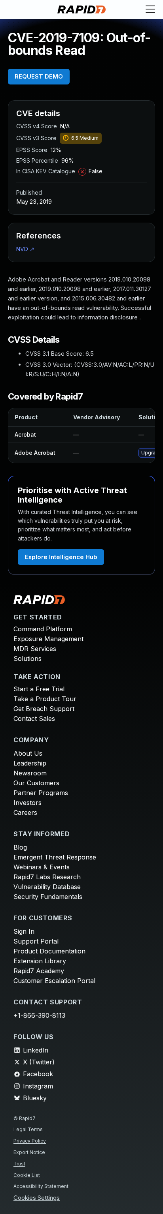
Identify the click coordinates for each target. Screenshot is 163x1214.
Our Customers (36, 783)
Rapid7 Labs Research (47, 877)
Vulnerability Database (47, 887)
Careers (25, 812)
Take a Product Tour (44, 699)
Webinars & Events (41, 867)
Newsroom (30, 773)
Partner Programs (40, 793)
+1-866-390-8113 (39, 1015)
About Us (27, 753)
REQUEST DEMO (39, 76)
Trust (19, 1164)
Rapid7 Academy (38, 971)
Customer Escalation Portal (54, 981)
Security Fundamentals (47, 897)
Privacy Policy (29, 1141)
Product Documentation (49, 951)
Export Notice (29, 1152)
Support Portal (36, 941)
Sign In (23, 931)
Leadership (29, 763)
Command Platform (42, 629)
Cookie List (26, 1175)
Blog (20, 847)
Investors (27, 803)
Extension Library (39, 961)
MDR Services (34, 649)
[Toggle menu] (150, 9)
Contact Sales (34, 718)
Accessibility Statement (40, 1186)
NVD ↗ (25, 249)
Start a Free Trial (38, 689)
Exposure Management (48, 639)
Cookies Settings (36, 1198)
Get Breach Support (43, 709)
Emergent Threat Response (54, 857)
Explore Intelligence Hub (61, 557)
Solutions (27, 658)
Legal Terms (28, 1129)
